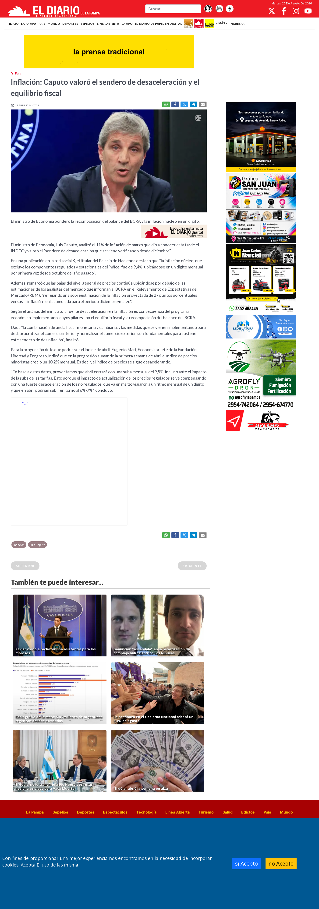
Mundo (286, 812)
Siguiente (192, 566)
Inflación (19, 545)
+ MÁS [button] (220, 23)
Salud (228, 812)
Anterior (25, 566)
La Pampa (35, 812)
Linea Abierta (177, 812)
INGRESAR (237, 23)
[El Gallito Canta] (208, 9)
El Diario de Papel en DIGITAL (158, 23)
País (267, 812)
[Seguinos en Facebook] (283, 11)
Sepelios (60, 812)
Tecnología (146, 812)
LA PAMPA (28, 23)
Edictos (248, 812)
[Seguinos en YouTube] (308, 11)
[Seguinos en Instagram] (296, 11)
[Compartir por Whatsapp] (166, 104)
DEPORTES (70, 23)
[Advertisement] (261, 66)
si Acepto (246, 863)
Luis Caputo (37, 545)
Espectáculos (115, 812)
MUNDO (54, 23)
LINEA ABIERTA (108, 23)
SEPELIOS (88, 23)
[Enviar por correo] (203, 104)
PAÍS (42, 23)
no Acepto (281, 863)
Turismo (206, 812)
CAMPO (127, 23)
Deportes (85, 812)
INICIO (14, 23)
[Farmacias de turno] (229, 9)
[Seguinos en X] (271, 11)
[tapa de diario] (219, 9)
